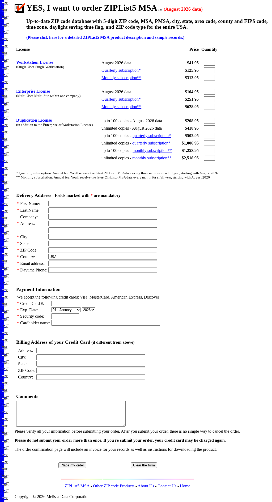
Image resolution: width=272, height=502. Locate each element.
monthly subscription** (152, 150)
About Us (146, 486)
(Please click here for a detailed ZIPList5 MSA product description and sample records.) (105, 37)
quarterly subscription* (152, 135)
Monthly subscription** (121, 77)
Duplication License (34, 120)
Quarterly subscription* (121, 70)
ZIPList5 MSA (77, 486)
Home (185, 486)
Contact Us (167, 486)
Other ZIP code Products (113, 486)
